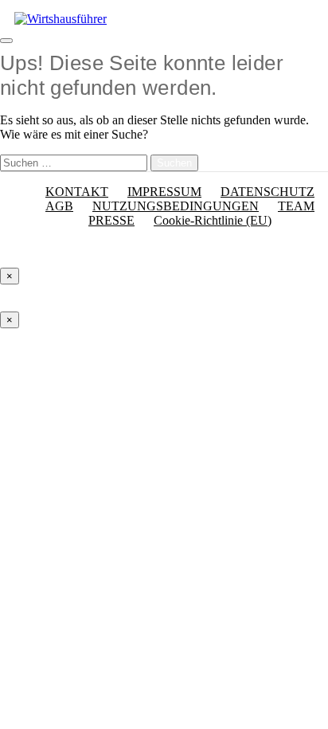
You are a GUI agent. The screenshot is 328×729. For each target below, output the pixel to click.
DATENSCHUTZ (267, 191)
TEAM (296, 206)
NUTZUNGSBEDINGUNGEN (175, 206)
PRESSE (111, 220)
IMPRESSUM (164, 191)
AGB (59, 206)
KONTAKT (76, 191)
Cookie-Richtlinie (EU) (212, 220)
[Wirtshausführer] (60, 18)
